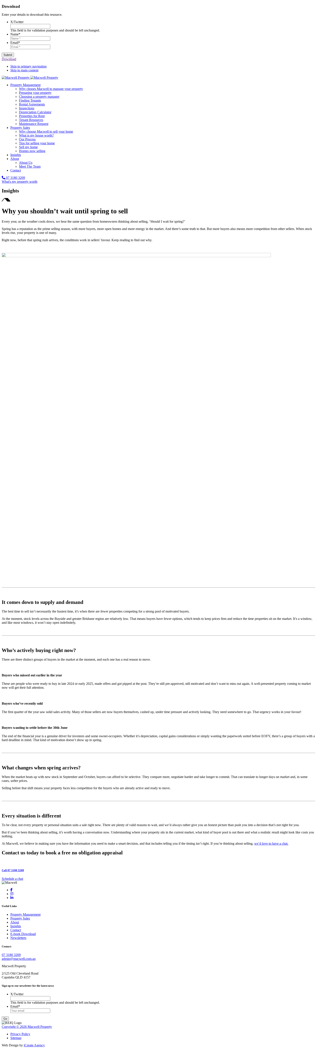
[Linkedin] (11, 897)
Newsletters (18, 938)
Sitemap (15, 1038)
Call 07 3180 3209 (13, 870)
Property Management (25, 914)
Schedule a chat (12, 878)
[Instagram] (11, 894)
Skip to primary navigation (28, 66)
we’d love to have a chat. (271, 843)
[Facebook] (11, 890)
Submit (7, 55)
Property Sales (20, 918)
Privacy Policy (20, 1034)
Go (5, 1018)
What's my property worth (19, 181)
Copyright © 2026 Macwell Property (27, 1027)
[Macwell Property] (30, 77)
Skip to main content (24, 70)
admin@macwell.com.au (19, 959)
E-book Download (23, 934)
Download (9, 59)
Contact (15, 930)
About (14, 922)
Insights (15, 926)
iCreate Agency (34, 1045)
